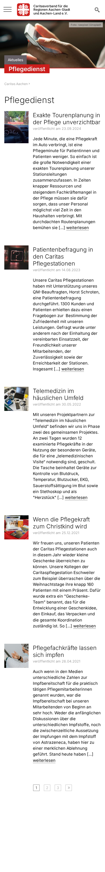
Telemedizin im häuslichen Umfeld (58, 394)
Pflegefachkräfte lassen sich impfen (65, 651)
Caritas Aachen (16, 84)
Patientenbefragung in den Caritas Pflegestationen (63, 256)
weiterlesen (77, 227)
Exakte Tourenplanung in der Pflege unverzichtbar (66, 119)
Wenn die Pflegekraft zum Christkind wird (61, 523)
